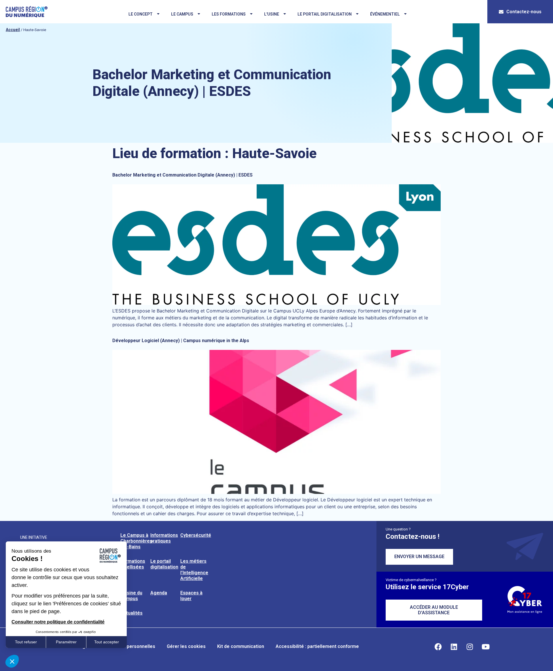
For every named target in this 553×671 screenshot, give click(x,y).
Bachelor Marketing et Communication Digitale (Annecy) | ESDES (182, 175)
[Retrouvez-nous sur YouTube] (485, 646)
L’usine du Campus (131, 595)
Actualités (131, 613)
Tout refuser (26, 642)
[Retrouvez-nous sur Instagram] (470, 646)
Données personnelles (130, 646)
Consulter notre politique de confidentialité (58, 621)
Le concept (140, 14)
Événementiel (385, 14)
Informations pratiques (164, 538)
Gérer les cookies (186, 646)
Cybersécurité (195, 535)
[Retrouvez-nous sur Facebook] (438, 646)
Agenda (158, 593)
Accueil (13, 29)
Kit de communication (240, 646)
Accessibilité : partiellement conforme (317, 646)
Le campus (182, 14)
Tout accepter (106, 642)
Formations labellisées (132, 564)
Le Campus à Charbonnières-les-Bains (137, 540)
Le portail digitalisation (325, 14)
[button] (12, 661)
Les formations (229, 14)
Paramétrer (66, 642)
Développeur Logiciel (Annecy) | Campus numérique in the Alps (180, 340)
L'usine (271, 14)
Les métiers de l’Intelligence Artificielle (194, 569)
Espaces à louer (191, 595)
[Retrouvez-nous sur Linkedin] (454, 646)
